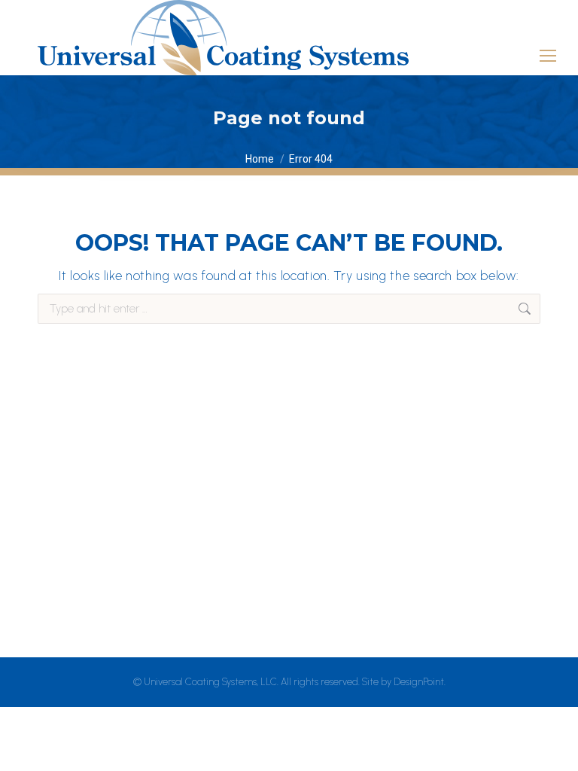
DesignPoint (419, 681)
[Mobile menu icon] (548, 49)
